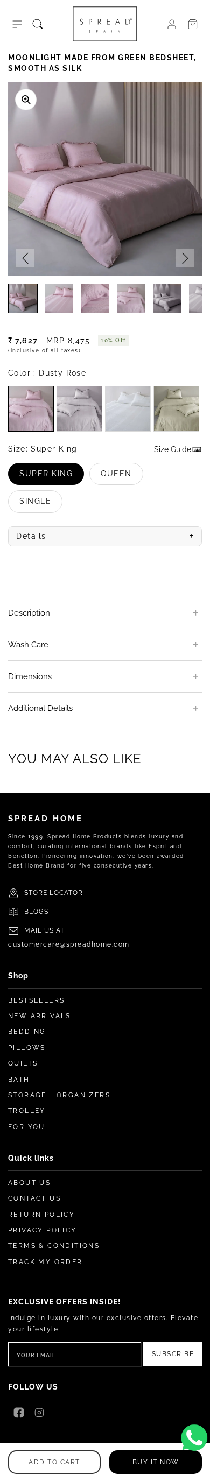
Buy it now (155, 1462)
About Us (29, 1183)
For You (26, 1127)
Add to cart (54, 1462)
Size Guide (172, 449)
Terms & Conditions (54, 1246)
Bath (19, 1079)
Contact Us (34, 1198)
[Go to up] (196, 1467)
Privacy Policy (42, 1230)
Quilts (23, 1063)
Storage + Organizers (59, 1095)
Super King (51, 477)
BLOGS (36, 911)
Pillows (27, 1048)
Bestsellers (36, 1000)
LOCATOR (66, 893)
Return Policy (41, 1214)
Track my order (45, 1262)
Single (40, 504)
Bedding (27, 1031)
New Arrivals (39, 1016)
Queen (122, 477)
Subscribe (173, 1354)
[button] (17, 24)
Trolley (27, 1111)
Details (105, 536)
